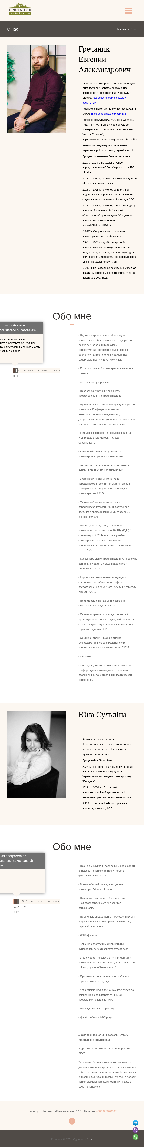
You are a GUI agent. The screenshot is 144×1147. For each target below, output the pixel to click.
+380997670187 (106, 1111)
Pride (90, 1139)
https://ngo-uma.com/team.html (109, 113)
